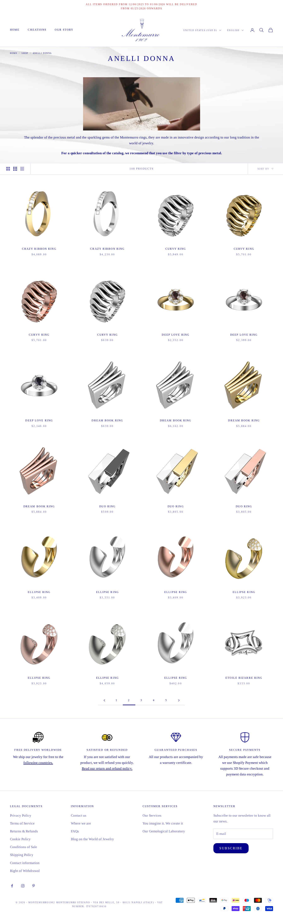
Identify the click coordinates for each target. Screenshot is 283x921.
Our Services (152, 815)
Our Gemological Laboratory (164, 831)
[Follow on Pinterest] (33, 886)
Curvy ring (175, 248)
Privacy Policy (20, 815)
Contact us (78, 815)
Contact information (25, 863)
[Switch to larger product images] (8, 168)
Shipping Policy (21, 855)
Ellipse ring (39, 592)
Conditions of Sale (23, 847)
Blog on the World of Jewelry (92, 839)
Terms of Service (22, 823)
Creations (37, 29)
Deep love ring (175, 334)
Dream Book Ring (107, 420)
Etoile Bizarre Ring (243, 677)
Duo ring (107, 506)
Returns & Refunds (24, 831)
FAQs (75, 831)
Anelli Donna (42, 53)
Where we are (81, 823)
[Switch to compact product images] (22, 168)
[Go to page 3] (179, 700)
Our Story (64, 29)
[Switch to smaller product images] (15, 168)
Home (14, 29)
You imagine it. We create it (163, 823)
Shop (25, 53)
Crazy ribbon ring (39, 248)
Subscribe (231, 848)
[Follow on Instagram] (23, 886)
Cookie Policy (20, 839)
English (233, 30)
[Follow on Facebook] (12, 886)
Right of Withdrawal (25, 871)
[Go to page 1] (104, 700)
